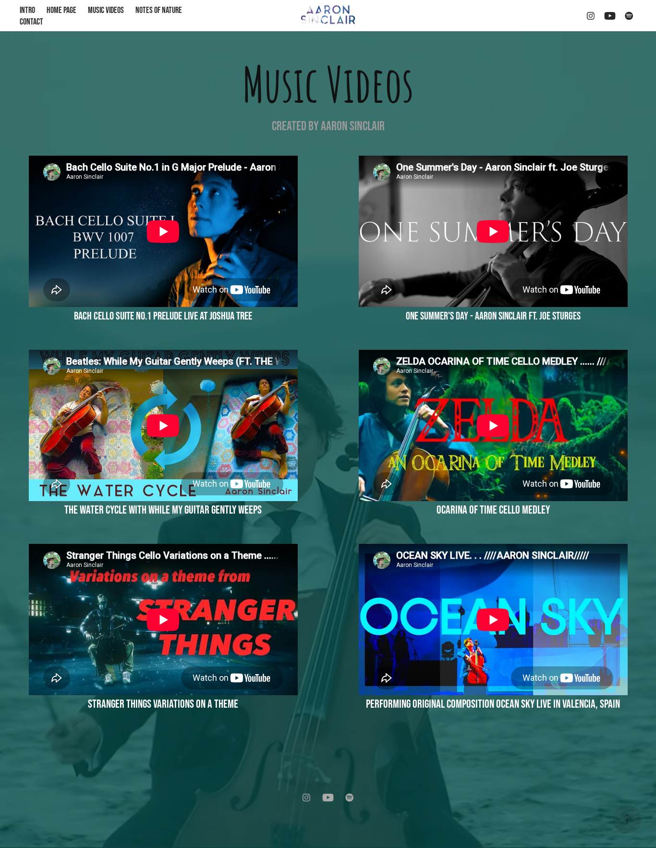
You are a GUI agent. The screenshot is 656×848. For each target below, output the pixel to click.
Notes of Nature (158, 10)
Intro (27, 10)
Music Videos (106, 10)
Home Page (61, 10)
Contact (31, 21)
